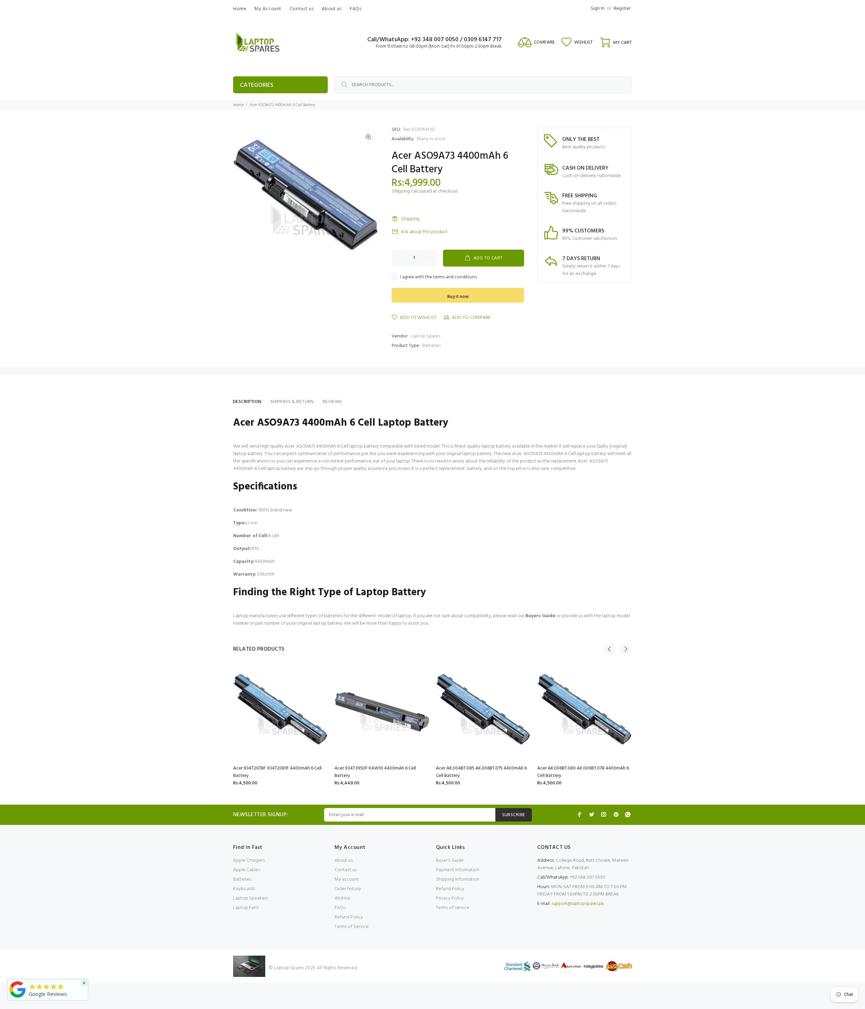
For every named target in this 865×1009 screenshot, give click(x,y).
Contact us (346, 870)
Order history (348, 889)
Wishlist (342, 898)
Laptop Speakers (250, 898)
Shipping (401, 191)
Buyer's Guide (450, 860)
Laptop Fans (245, 908)
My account (347, 879)
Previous (609, 648)
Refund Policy (349, 917)
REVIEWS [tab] (332, 402)
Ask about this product (424, 232)
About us (344, 860)
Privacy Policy (450, 898)
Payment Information (457, 870)
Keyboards (244, 889)
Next (625, 648)
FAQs (340, 908)
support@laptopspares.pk (577, 904)
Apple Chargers (249, 860)
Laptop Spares (425, 336)
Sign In (597, 8)
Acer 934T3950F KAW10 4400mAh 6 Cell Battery (375, 772)
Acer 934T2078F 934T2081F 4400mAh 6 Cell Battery (277, 772)
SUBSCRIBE (513, 815)
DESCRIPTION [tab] (247, 402)
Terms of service (452, 908)
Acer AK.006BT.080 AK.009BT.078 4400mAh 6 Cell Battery (583, 772)
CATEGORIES (256, 85)
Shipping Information (457, 879)
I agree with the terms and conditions (438, 277)
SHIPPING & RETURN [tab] (292, 402)
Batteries (431, 346)
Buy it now (458, 297)
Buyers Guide (540, 616)
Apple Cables (246, 870)
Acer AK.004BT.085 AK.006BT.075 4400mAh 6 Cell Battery (481, 772)
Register (622, 8)
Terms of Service (352, 927)
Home (238, 105)
